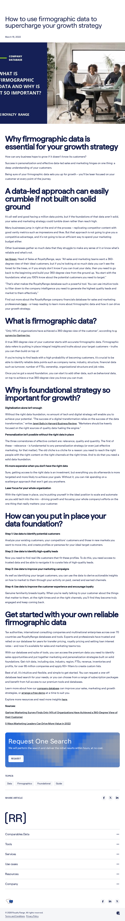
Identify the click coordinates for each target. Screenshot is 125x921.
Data (9, 783)
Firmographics (24, 783)
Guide (59, 783)
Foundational (43, 783)
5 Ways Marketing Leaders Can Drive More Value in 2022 (38, 723)
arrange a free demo (33, 692)
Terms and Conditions (15, 916)
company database (48, 688)
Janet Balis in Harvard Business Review (55, 423)
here (24, 304)
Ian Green (10, 259)
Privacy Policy (32, 916)
